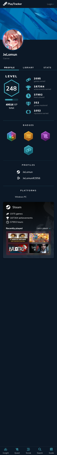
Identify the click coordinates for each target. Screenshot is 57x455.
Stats (48, 67)
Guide (51, 453)
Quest (17, 453)
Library (28, 67)
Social (28, 453)
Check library (42, 229)
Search (40, 453)
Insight (6, 453)
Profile (9, 67)
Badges (28, 125)
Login (50, 4)
